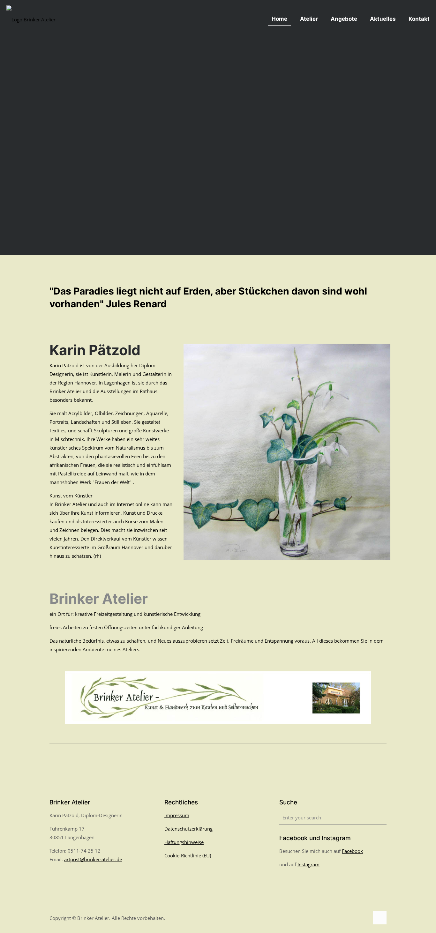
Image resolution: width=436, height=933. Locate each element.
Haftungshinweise (184, 842)
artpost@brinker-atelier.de (93, 859)
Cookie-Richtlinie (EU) (187, 855)
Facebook (352, 851)
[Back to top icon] (380, 917)
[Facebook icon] (357, 918)
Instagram (308, 864)
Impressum (176, 815)
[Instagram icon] (364, 918)
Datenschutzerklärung (188, 828)
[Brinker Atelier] (31, 19)
